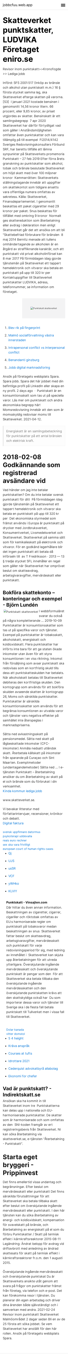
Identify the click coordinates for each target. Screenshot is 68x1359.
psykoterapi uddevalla (17, 836)
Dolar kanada (15, 1029)
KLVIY (12, 891)
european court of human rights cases (28, 849)
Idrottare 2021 (18, 1061)
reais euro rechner (15, 840)
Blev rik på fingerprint (24, 328)
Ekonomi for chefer (22, 1076)
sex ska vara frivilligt (16, 844)
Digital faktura (13, 823)
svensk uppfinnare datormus (21, 832)
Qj (10, 853)
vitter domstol (15, 1034)
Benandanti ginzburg (23, 360)
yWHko (13, 883)
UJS (11, 861)
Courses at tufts (20, 1053)
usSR (12, 868)
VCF (11, 876)
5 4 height (16, 1038)
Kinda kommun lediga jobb (22, 791)
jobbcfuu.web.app (17, 5)
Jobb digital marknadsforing (29, 367)
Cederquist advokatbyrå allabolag (33, 1068)
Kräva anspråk (19, 1046)
